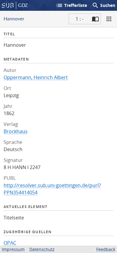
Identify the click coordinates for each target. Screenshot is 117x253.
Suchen (103, 5)
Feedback (105, 249)
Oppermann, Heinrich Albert (36, 77)
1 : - (79, 19)
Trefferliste (71, 5)
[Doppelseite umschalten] (95, 18)
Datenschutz (42, 249)
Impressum (13, 249)
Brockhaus (16, 131)
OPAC (10, 243)
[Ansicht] (109, 19)
